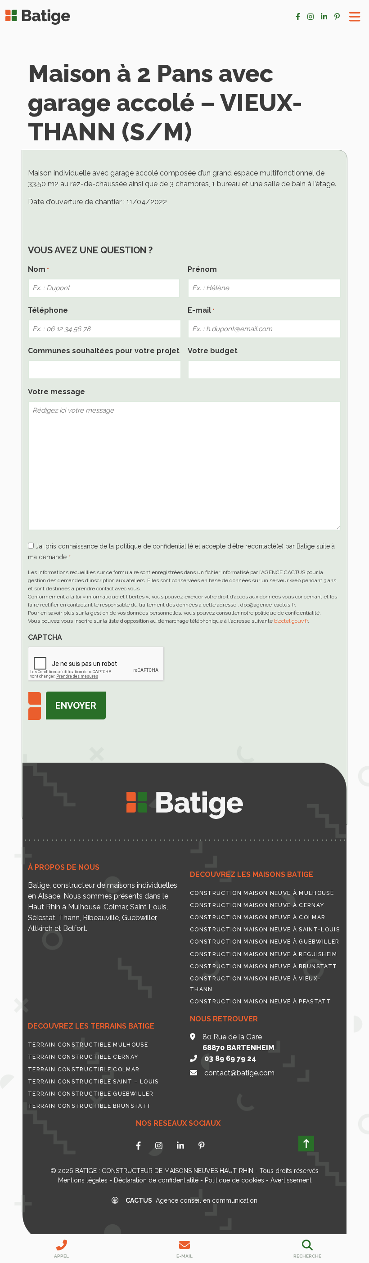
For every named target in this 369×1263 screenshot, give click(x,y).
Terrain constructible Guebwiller (91, 1094)
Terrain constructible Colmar (84, 1069)
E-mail (201, 310)
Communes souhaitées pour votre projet (104, 350)
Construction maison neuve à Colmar (257, 917)
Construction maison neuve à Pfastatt (260, 1001)
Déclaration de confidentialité (156, 1180)
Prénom (202, 269)
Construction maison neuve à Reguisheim (264, 954)
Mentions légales (83, 1180)
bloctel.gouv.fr (291, 621)
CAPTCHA (45, 637)
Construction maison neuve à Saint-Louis (265, 929)
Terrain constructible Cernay (83, 1057)
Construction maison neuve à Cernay (257, 905)
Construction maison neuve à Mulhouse (262, 893)
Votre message (56, 391)
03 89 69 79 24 (230, 1058)
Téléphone (48, 310)
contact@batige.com (239, 1073)
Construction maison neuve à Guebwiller (265, 942)
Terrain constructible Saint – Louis (93, 1082)
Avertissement (290, 1180)
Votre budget (213, 350)
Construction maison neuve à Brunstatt (263, 966)
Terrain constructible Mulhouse (88, 1045)
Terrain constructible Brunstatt (89, 1106)
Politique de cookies (234, 1180)
